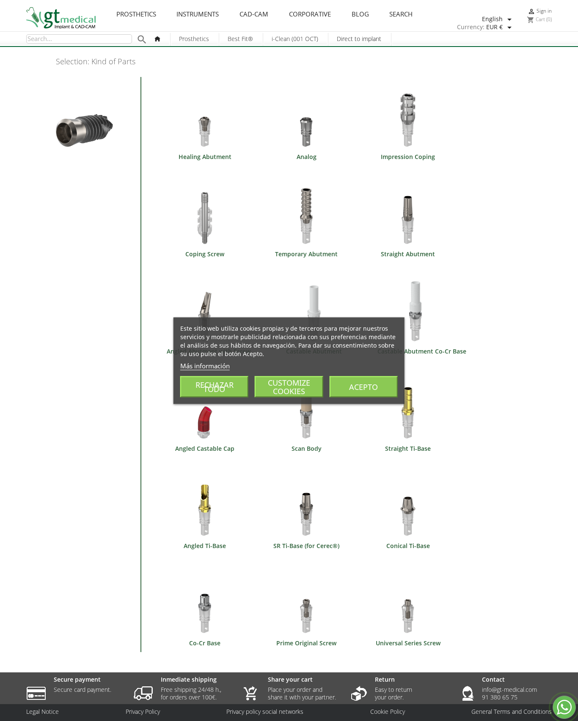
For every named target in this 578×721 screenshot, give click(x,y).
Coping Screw (204, 254)
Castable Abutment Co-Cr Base (421, 351)
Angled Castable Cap (204, 448)
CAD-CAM (253, 14)
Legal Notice (42, 712)
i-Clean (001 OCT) (295, 39)
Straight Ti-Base (408, 448)
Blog (360, 14)
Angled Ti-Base (205, 546)
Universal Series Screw (408, 643)
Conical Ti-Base (408, 546)
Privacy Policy (143, 712)
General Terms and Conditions (511, 712)
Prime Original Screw (306, 643)
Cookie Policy (387, 712)
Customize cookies (289, 386)
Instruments (197, 14)
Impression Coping (408, 157)
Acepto (363, 386)
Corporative (310, 14)
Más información (205, 365)
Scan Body (307, 448)
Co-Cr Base (204, 643)
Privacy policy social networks (264, 712)
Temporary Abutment (306, 254)
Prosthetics (136, 14)
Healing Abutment (205, 157)
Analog (307, 157)
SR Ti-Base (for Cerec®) (306, 546)
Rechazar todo (214, 386)
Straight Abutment (408, 254)
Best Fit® (240, 39)
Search (401, 14)
